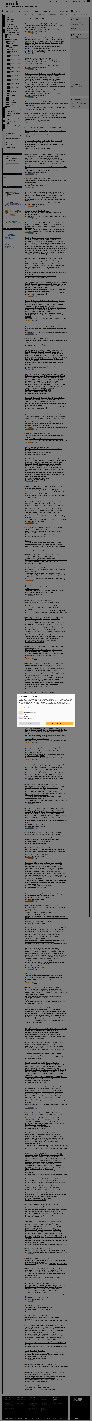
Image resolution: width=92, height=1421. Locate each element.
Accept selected (29, 723)
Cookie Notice (38, 700)
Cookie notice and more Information (29, 708)
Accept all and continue (59, 723)
